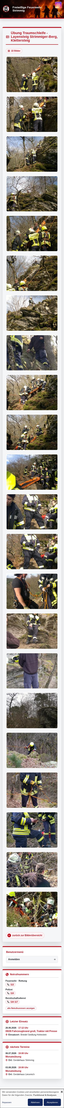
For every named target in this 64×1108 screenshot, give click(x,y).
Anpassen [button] (6, 1102)
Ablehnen (35, 1102)
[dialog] (32, 1098)
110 (12, 993)
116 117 (14, 1002)
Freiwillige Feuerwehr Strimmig (27, 9)
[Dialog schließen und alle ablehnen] (62, 1092)
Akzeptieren (52, 1102)
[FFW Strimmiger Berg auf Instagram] (58, 5)
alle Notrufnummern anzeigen (21, 1008)
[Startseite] (6, 9)
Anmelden (14, 959)
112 (12, 984)
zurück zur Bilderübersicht (27, 935)
